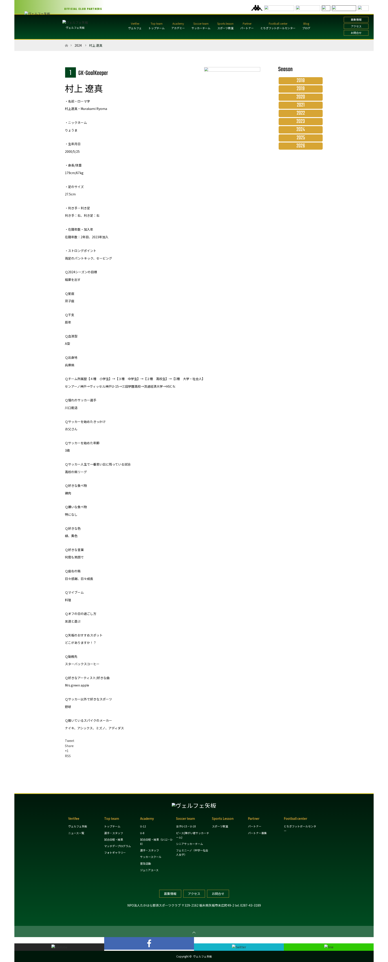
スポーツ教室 (225, 28)
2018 (301, 80)
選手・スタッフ (113, 833)
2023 (300, 121)
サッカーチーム (201, 28)
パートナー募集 (257, 833)
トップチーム (156, 28)
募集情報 (356, 19)
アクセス (356, 26)
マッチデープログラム (117, 846)
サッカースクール (150, 857)
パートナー (247, 28)
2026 (300, 146)
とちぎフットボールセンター (277, 28)
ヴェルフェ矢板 (75, 27)
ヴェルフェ (135, 28)
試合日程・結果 (113, 839)
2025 (301, 138)
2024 (78, 45)
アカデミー (178, 28)
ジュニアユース (149, 870)
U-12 (143, 826)
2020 (300, 97)
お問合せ (356, 33)
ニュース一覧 (76, 833)
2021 (301, 105)
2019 (301, 88)
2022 (301, 113)
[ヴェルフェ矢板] (194, 805)
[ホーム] (66, 41)
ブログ (306, 28)
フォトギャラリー (115, 852)
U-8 (142, 833)
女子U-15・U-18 (186, 826)
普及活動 (145, 863)
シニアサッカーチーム (189, 844)
